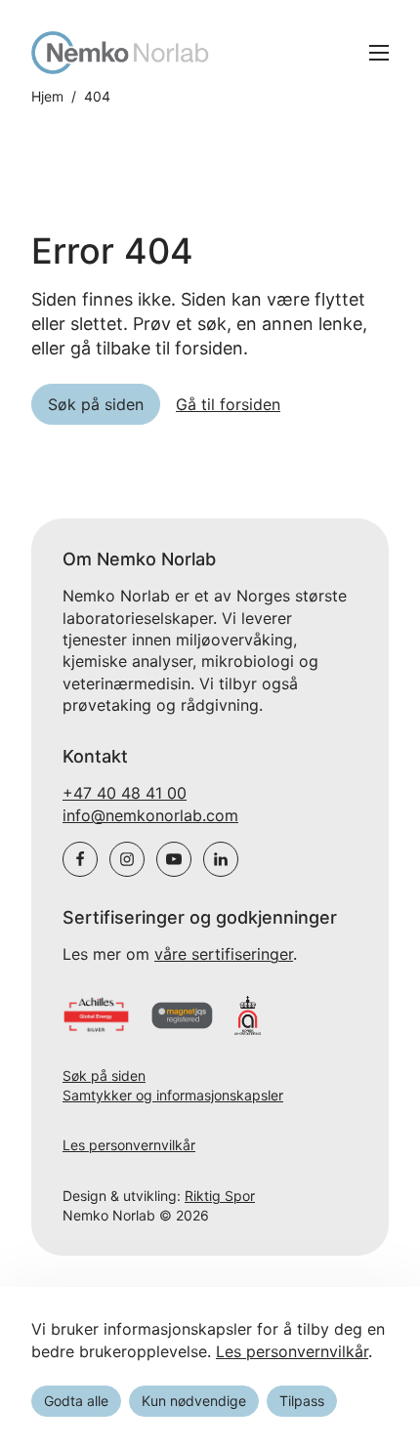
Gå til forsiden (228, 404)
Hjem (47, 96)
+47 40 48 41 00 (125, 793)
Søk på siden (104, 1075)
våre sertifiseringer (223, 954)
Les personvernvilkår (129, 1145)
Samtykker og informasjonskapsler (173, 1095)
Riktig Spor (220, 1195)
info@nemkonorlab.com (150, 815)
